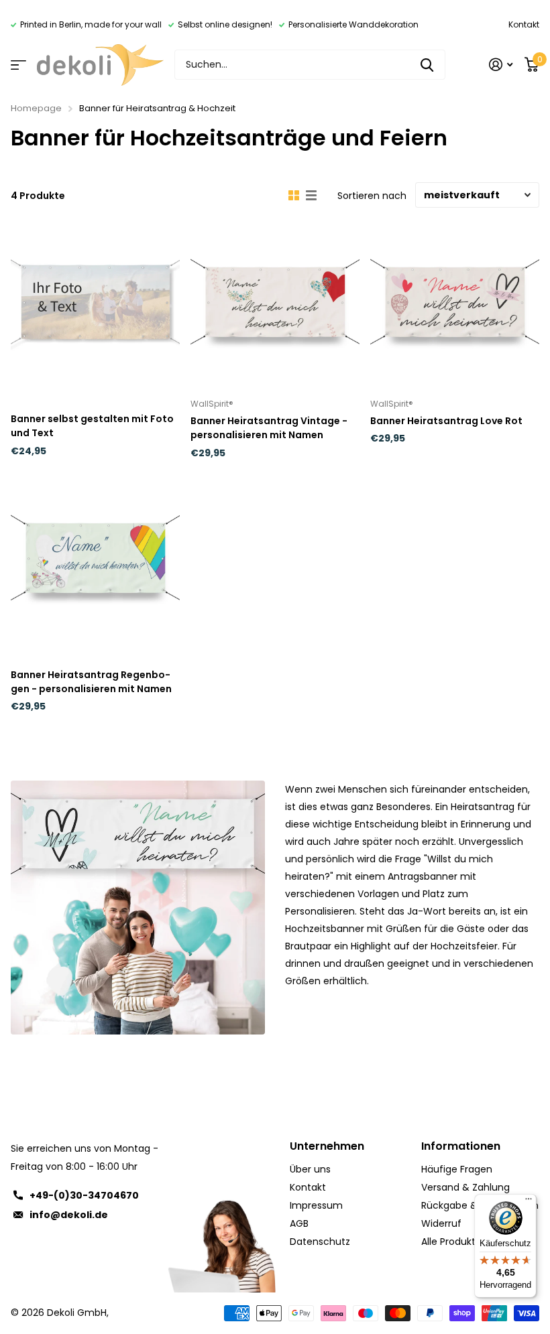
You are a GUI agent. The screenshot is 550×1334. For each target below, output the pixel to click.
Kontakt (523, 24)
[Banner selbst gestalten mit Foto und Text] (95, 302)
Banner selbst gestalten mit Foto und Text (92, 426)
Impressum (316, 1205)
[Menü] (528, 1202)
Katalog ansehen (18, 64)
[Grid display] (293, 195)
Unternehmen (327, 1146)
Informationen (460, 1146)
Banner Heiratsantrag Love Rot (446, 420)
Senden (426, 65)
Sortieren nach (371, 195)
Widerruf (441, 1223)
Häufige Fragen (456, 1169)
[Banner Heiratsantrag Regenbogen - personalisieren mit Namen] (95, 558)
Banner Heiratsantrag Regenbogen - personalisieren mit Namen (91, 681)
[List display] (311, 195)
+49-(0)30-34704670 (84, 1195)
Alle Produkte (451, 1241)
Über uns (310, 1169)
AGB (299, 1223)
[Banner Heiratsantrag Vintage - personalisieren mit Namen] (275, 302)
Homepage (36, 108)
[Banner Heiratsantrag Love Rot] (454, 302)
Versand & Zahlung (465, 1187)
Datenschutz (320, 1241)
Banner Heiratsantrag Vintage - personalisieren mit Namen (268, 428)
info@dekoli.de (69, 1214)
